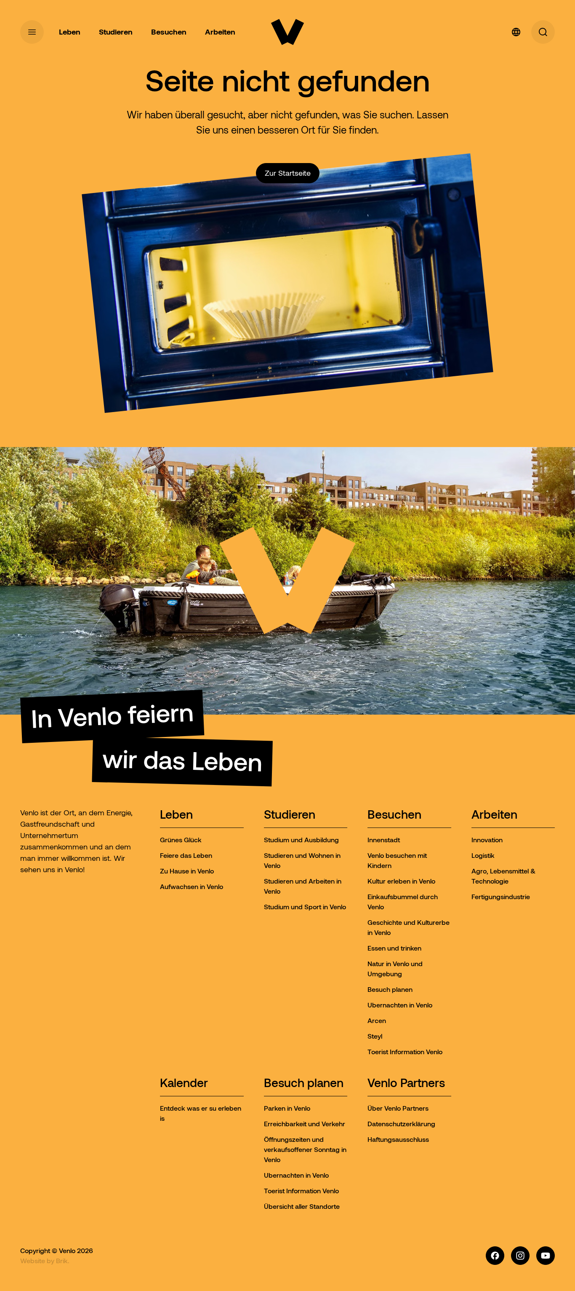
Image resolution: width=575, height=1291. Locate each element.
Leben (176, 815)
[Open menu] (32, 32)
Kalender (184, 1083)
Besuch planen (303, 1083)
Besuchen (394, 815)
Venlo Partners (406, 1083)
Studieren (289, 815)
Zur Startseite (288, 173)
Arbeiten (494, 815)
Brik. (62, 1260)
